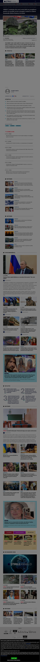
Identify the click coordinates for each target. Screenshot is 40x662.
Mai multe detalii (28, 643)
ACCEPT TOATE (14, 658)
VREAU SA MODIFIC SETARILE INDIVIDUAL (13, 660)
